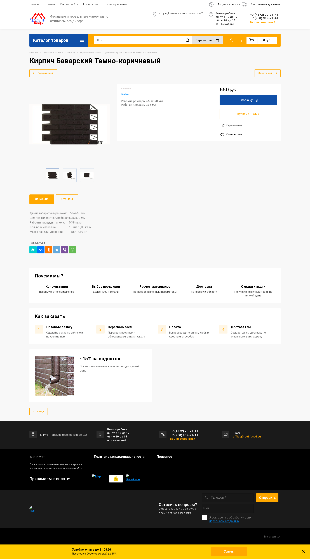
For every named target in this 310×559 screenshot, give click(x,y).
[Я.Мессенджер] (33, 249)
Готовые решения (115, 4)
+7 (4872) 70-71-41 (264, 14)
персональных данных (224, 521)
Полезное (164, 456)
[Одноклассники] (48, 249)
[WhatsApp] (72, 249)
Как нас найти (69, 4)
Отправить (267, 497)
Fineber (71, 52)
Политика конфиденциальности (119, 456)
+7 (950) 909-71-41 (264, 18)
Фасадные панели (53, 52)
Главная (34, 4)
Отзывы (50, 4)
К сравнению (234, 125)
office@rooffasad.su (247, 436)
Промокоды (90, 4)
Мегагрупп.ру (272, 536)
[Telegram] (56, 249)
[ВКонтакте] (40, 249)
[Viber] (64, 249)
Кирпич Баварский (90, 52)
